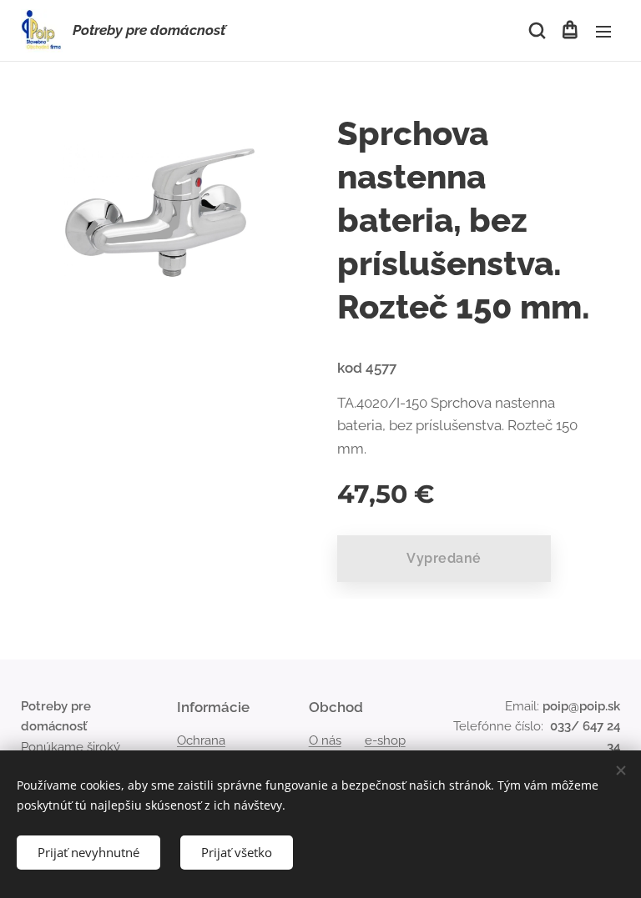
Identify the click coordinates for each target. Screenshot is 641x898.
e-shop (385, 740)
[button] (536, 31)
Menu (603, 31)
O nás (325, 740)
